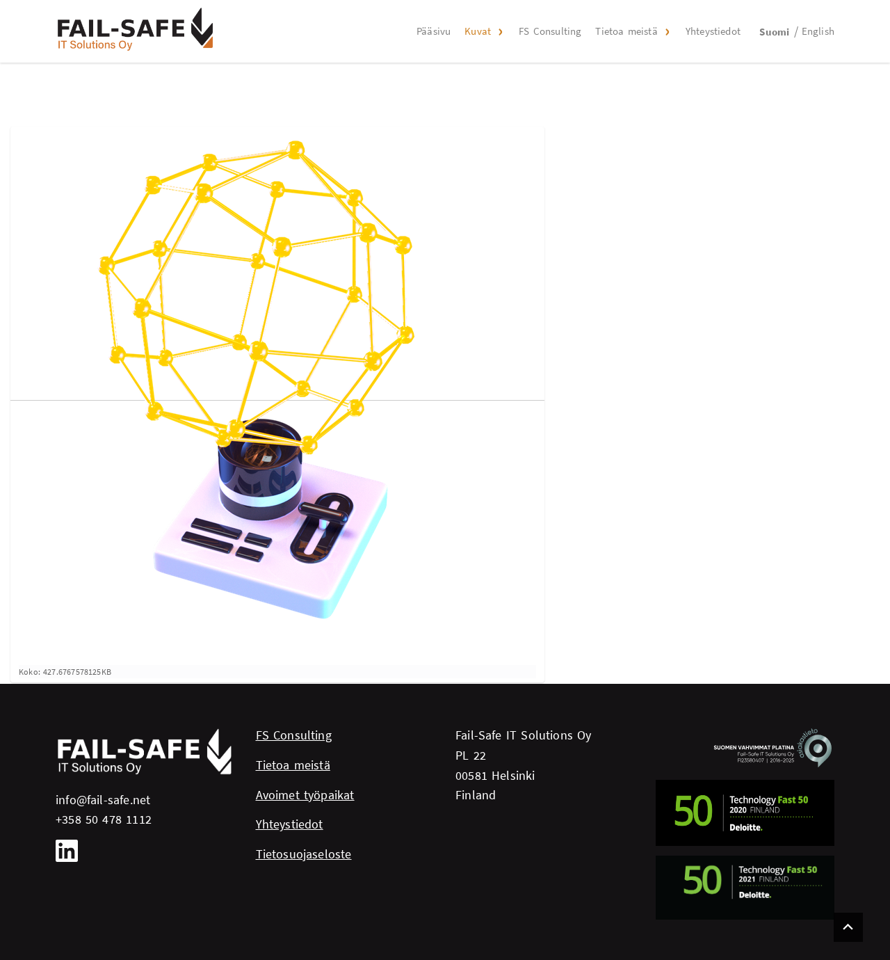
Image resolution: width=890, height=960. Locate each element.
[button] (499, 31)
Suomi (774, 31)
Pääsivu (433, 31)
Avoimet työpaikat (305, 795)
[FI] (136, 29)
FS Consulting (550, 31)
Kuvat (477, 31)
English (818, 31)
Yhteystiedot (713, 31)
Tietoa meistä (626, 31)
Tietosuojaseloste (304, 854)
